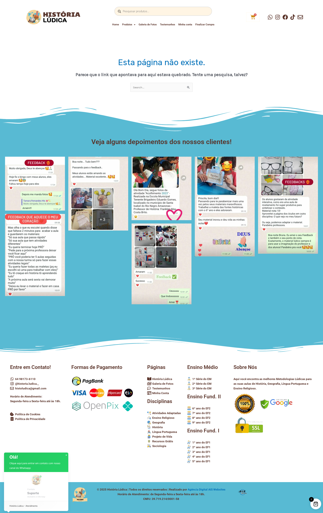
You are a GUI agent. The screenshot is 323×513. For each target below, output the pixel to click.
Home (115, 24)
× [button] (66, 455)
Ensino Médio (202, 367)
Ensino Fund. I (203, 431)
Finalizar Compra (204, 24)
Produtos (127, 24)
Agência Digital (206, 489)
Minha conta (185, 24)
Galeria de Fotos (148, 24)
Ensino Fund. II (204, 396)
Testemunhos (167, 24)
